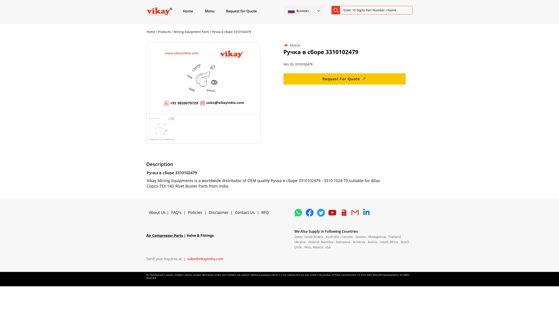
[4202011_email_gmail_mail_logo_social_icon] (355, 213)
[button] (214, 11)
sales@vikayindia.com (205, 258)
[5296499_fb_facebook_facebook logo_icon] (310, 213)
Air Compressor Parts (164, 235)
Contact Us (245, 212)
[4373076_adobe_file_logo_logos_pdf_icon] (344, 213)
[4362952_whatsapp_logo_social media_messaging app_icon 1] (298, 213)
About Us (158, 212)
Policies (195, 212)
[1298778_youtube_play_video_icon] (332, 213)
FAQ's (176, 212)
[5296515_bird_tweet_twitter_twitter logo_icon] (321, 213)
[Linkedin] (366, 213)
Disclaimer (220, 212)
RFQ (265, 212)
